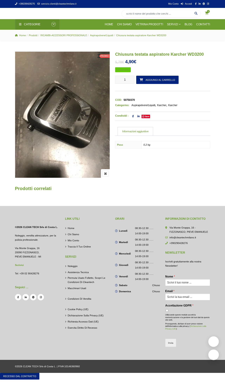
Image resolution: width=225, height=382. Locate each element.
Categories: (122, 105)
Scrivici (19, 265)
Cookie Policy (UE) (78, 309)
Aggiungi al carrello (160, 80)
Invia (170, 342)
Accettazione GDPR (179, 305)
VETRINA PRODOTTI (149, 24)
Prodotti (33, 35)
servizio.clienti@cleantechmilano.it (58, 3)
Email (169, 291)
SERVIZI (172, 24)
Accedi (188, 3)
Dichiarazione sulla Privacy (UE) (86, 315)
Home (22, 35)
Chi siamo (73, 234)
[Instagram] (41, 297)
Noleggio (73, 266)
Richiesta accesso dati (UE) (83, 321)
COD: (118, 99)
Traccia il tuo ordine (79, 246)
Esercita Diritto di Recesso (82, 327)
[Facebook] (18, 297)
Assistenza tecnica (78, 272)
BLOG (188, 24)
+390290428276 (27, 3)
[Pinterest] (33, 297)
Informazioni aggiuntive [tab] (135, 131)
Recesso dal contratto (19, 376)
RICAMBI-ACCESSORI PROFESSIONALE (63, 35)
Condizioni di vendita (79, 298)
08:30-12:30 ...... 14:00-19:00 (144, 231)
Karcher (161, 105)
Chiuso (156, 285)
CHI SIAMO (124, 24)
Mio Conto (173, 3)
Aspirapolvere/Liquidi (101, 35)
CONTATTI (203, 24)
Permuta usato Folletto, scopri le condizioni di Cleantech (86, 279)
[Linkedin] (25, 297)
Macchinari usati (77, 288)
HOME (109, 24)
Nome (170, 276)
